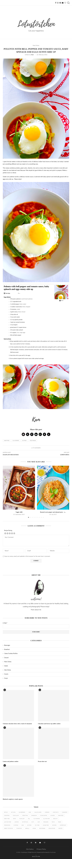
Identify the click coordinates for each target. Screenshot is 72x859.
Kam (32, 54)
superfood (63, 825)
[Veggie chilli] (19, 488)
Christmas (25, 815)
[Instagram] (57, 3)
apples (6, 812)
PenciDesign (53, 852)
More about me (36, 609)
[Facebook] (55, 3)
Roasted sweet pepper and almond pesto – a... (53, 512)
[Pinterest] (60, 3)
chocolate (16, 815)
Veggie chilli (19, 512)
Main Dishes (7, 661)
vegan (34, 828)
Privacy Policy (41, 849)
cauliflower (37, 812)
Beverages (7, 645)
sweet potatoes (8, 828)
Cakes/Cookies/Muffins (11, 653)
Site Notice (29, 849)
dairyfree (6, 440)
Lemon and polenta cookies (10, 761)
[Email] (62, 3)
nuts (32, 822)
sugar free (46, 825)
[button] (23, 434)
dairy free (7, 818)
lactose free (7, 822)
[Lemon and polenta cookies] (18, 743)
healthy (55, 818)
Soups (6, 678)
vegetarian (33, 440)
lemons (16, 822)
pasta (53, 822)
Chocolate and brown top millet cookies (49, 723)
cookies (52, 815)
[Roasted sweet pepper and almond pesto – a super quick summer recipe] (53, 488)
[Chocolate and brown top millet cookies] (53, 705)
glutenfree (16, 440)
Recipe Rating (8, 530)
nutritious (25, 822)
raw (22, 825)
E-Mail (5, 623)
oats (38, 822)
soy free (37, 825)
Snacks (6, 674)
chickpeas (6, 815)
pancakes (45, 822)
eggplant (22, 818)
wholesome (51, 828)
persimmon (7, 825)
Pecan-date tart (42, 761)
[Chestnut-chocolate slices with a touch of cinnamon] (18, 705)
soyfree (24, 440)
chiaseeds (64, 812)
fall (29, 818)
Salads (6, 666)
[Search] (68, 3)
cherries (47, 812)
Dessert (6, 657)
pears (59, 822)
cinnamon (34, 815)
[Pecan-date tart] (53, 743)
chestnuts (56, 812)
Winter (60, 828)
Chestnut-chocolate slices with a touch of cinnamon (17, 723)
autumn (13, 812)
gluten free (46, 818)
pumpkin (16, 825)
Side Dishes (7, 670)
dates (14, 818)
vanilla (27, 828)
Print (62, 300)
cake (29, 812)
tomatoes (19, 828)
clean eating (43, 815)
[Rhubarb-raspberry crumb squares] (18, 781)
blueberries (22, 812)
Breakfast (7, 649)
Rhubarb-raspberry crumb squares (13, 799)
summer (54, 825)
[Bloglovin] (65, 3)
